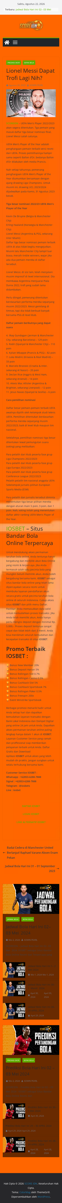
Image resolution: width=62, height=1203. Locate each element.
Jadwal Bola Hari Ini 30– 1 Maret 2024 (41, 986)
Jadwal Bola (12, 919)
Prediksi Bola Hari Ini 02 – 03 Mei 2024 (30, 1071)
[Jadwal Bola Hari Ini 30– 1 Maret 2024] (14, 991)
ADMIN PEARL (36, 85)
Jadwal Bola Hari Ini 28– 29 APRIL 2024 (41, 1008)
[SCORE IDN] (7, 42)
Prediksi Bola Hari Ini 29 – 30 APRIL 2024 (28, 1125)
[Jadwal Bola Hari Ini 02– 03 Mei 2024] (31, 899)
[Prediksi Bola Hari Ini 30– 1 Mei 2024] (14, 1111)
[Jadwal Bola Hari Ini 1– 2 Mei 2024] (14, 970)
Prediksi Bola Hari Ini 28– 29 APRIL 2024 (42, 1142)
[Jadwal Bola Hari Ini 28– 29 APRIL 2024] (14, 1011)
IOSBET (15, 528)
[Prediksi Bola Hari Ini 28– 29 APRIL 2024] (14, 1147)
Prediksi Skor (14, 62)
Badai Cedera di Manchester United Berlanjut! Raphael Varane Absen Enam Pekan (32, 853)
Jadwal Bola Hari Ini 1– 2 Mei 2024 (42, 967)
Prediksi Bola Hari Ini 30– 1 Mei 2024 (42, 1109)
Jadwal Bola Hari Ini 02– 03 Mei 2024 (28, 930)
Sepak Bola (29, 62)
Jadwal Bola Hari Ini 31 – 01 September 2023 (30, 868)
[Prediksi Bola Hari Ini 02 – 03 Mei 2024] (31, 1040)
